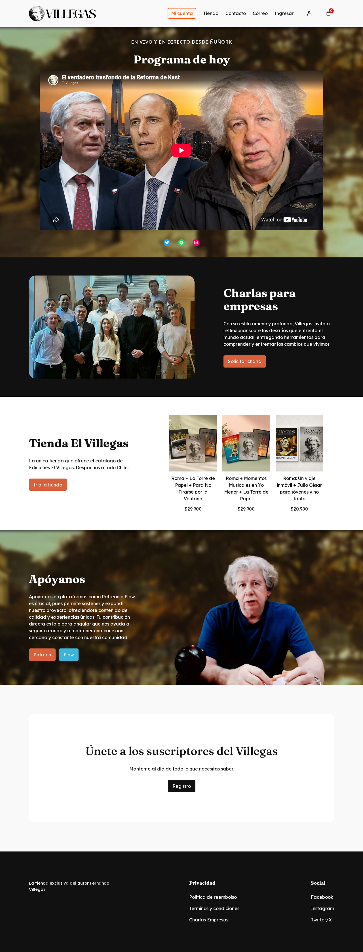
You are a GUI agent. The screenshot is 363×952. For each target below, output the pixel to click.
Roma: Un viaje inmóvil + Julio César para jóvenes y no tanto (299, 488)
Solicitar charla (244, 361)
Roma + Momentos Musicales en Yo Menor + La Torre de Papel (246, 488)
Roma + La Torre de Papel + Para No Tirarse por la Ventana (193, 488)
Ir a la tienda (47, 485)
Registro (181, 786)
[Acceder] (309, 13)
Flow (69, 655)
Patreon (42, 655)
